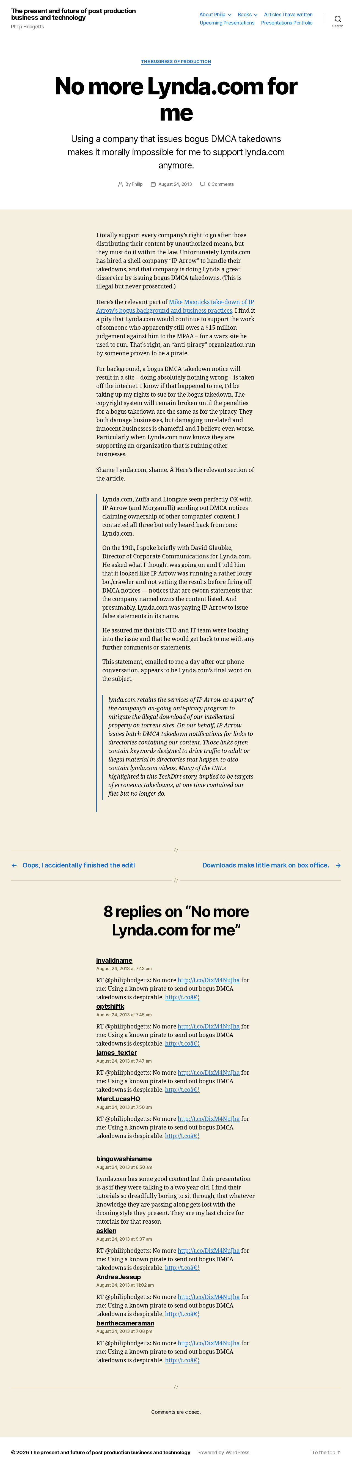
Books (245, 14)
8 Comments (221, 184)
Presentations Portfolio (287, 23)
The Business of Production (176, 61)
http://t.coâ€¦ (182, 997)
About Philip (212, 14)
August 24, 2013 (175, 184)
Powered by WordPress (223, 1452)
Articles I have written (288, 14)
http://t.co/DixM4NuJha (209, 980)
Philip (137, 184)
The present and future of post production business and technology (73, 14)
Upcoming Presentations (227, 23)
